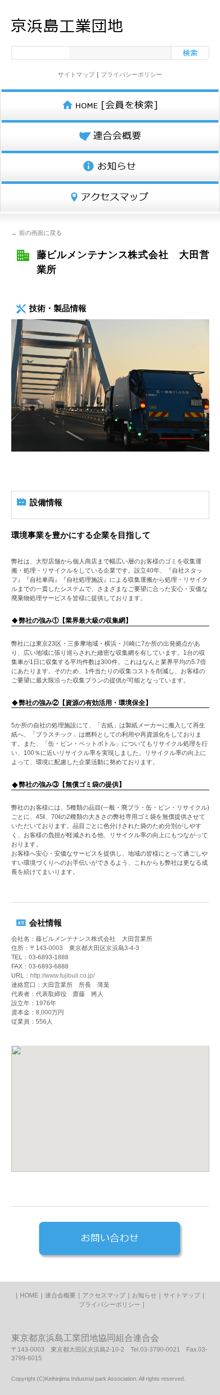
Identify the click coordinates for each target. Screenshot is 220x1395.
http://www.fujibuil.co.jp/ (62, 975)
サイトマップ (76, 74)
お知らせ (144, 1295)
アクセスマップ (103, 1295)
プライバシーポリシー (131, 74)
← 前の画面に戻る (36, 233)
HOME (29, 1295)
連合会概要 (60, 1295)
